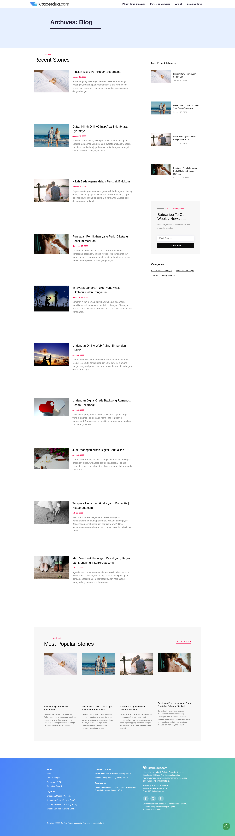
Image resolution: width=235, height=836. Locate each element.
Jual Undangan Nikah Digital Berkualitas (98, 450)
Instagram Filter (194, 4)
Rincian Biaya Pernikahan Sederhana (96, 71)
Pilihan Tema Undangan (133, 4)
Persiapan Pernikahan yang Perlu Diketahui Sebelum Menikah (185, 171)
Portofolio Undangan (160, 4)
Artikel (178, 4)
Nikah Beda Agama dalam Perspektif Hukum (101, 181)
